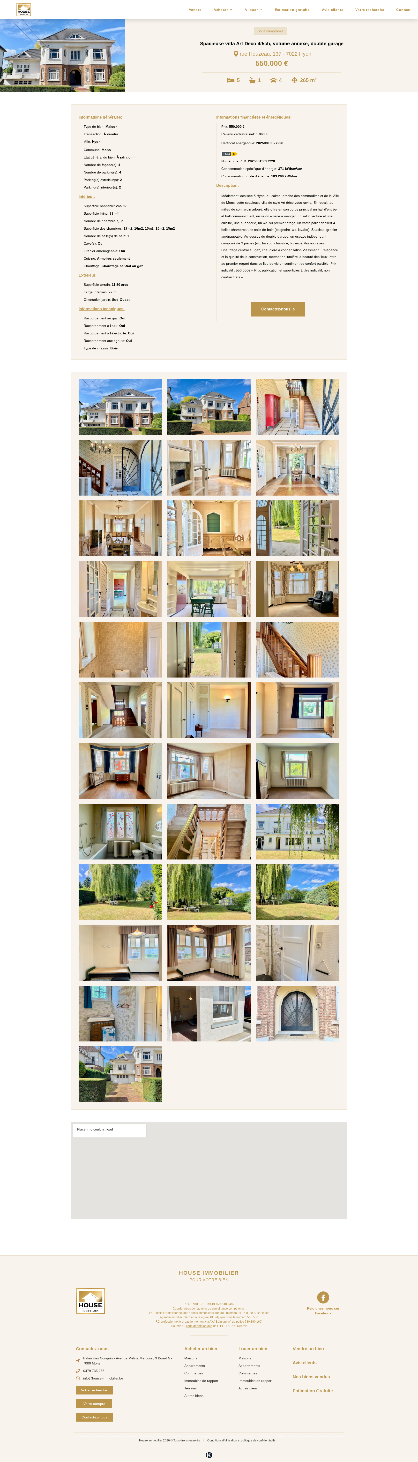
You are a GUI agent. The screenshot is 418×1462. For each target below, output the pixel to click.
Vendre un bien (308, 1348)
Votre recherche (369, 10)
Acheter (221, 10)
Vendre (195, 10)
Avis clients (332, 10)
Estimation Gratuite (313, 1390)
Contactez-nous (92, 1348)
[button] (278, 309)
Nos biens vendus (311, 1376)
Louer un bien (253, 1348)
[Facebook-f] (323, 1297)
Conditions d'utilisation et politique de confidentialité (241, 1440)
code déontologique (199, 1326)
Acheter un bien (200, 1348)
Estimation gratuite (292, 10)
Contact (403, 10)
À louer (251, 10)
